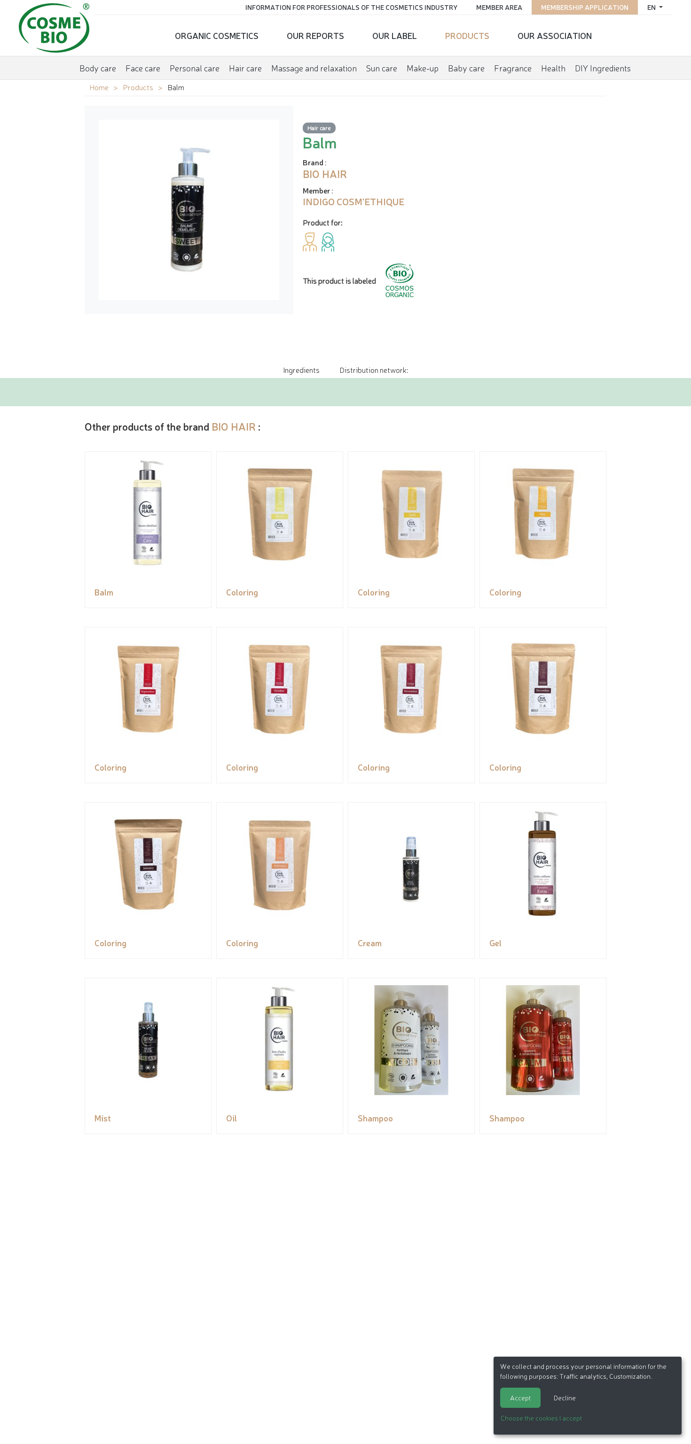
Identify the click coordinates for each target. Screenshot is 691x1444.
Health (553, 67)
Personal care (195, 67)
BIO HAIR (234, 426)
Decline (565, 1397)
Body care (97, 67)
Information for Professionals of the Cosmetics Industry (351, 7)
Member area (499, 7)
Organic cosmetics (217, 35)
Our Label (394, 35)
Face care (143, 67)
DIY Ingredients (603, 67)
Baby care (466, 67)
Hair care (245, 67)
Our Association (555, 35)
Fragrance (513, 67)
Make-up (423, 67)
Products (467, 35)
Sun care (381, 67)
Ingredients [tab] (301, 369)
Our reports (315, 35)
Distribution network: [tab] (373, 369)
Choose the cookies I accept (541, 1417)
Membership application (584, 7)
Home (99, 87)
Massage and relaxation (314, 67)
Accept (520, 1397)
